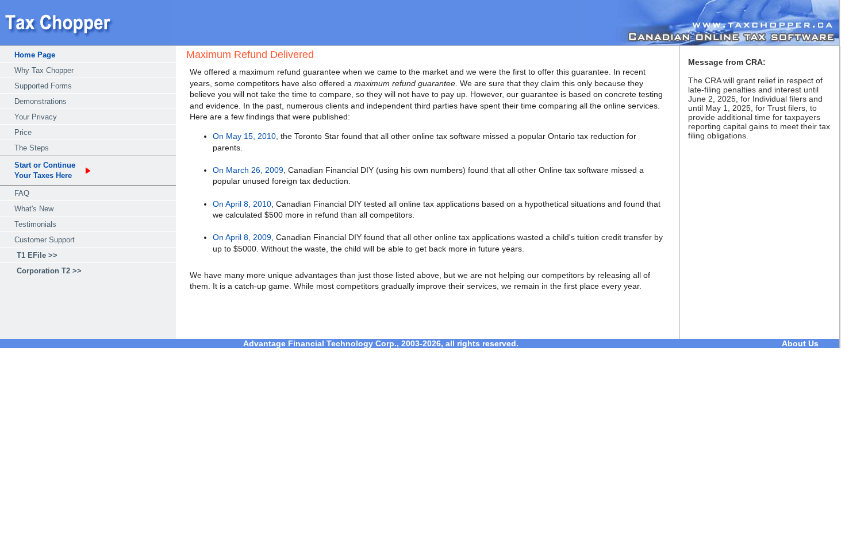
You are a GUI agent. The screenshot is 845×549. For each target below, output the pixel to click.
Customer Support (44, 239)
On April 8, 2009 (242, 237)
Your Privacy (35, 117)
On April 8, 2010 (242, 203)
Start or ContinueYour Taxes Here (44, 170)
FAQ (21, 193)
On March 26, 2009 (248, 170)
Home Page (34, 55)
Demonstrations (40, 101)
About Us (800, 343)
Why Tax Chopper (44, 70)
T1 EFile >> (37, 255)
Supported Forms (43, 86)
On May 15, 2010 (244, 136)
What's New (33, 208)
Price (23, 132)
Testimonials (35, 224)
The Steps (31, 148)
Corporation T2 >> (49, 270)
